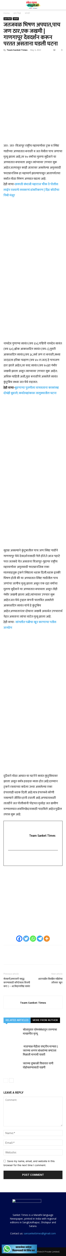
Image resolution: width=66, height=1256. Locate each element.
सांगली (27, 13)
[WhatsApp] (31, 57)
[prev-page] (6, 1080)
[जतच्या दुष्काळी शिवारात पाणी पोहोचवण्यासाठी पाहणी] (12, 1067)
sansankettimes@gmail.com (40, 1233)
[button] (6, 5)
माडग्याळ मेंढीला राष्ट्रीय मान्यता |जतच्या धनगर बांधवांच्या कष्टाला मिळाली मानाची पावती (40, 1050)
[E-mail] (10, 858)
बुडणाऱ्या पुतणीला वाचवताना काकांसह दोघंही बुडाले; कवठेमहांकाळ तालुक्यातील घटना (31, 390)
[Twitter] (15, 57)
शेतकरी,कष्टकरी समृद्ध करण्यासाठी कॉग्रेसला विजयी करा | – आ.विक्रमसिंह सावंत (17, 982)
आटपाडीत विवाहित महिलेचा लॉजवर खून (50, 980)
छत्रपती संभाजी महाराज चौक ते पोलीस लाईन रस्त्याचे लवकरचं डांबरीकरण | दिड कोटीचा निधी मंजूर (31, 190)
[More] (39, 57)
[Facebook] (7, 57)
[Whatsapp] (33, 939)
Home (7, 13)
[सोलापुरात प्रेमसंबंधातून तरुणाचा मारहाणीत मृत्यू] (12, 1034)
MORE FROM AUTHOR (45, 1020)
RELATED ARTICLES (17, 1020)
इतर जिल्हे (17, 13)
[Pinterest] (23, 57)
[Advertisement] (33, 123)
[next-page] (11, 1080)
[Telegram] (40, 939)
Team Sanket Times (17, 50)
